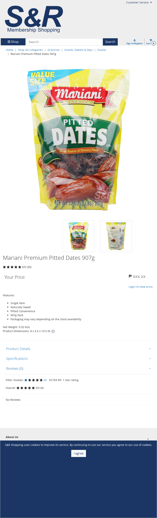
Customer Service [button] (137, 2)
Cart (150, 43)
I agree (78, 453)
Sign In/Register (134, 43)
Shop (14, 42)
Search (110, 42)
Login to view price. (141, 286)
